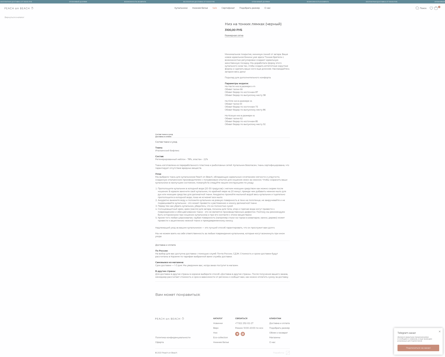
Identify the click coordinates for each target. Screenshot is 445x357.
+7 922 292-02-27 (244, 323)
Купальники (181, 9)
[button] (235, 45)
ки (221, 323)
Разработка (278, 353)
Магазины (274, 337)
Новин (216, 323)
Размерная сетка (234, 35)
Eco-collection (220, 337)
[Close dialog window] (440, 331)
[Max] (243, 334)
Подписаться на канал (418, 348)
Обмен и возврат (278, 332)
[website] (421, 8)
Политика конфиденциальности (173, 337)
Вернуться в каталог (14, 17)
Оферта (159, 342)
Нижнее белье (200, 8)
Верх (215, 328)
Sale (215, 8)
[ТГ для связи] (237, 334)
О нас (267, 8)
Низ (215, 332)
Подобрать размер (249, 8)
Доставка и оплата (279, 323)
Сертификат (228, 8)
